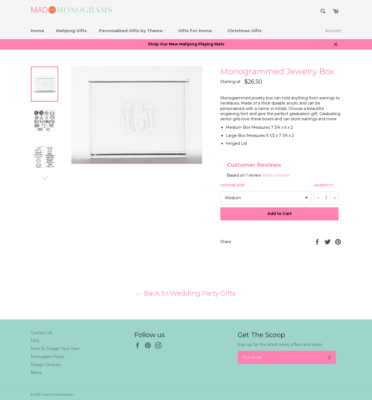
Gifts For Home (195, 30)
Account (333, 30)
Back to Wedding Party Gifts (189, 293)
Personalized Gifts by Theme (131, 30)
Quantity (323, 185)
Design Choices (45, 364)
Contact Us (41, 332)
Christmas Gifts (245, 30)
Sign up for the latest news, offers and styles (280, 344)
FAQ (35, 340)
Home (37, 30)
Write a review (276, 175)
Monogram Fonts (47, 356)
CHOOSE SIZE (232, 185)
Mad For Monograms (57, 394)
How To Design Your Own (55, 348)
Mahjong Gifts (71, 30)
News (36, 372)
